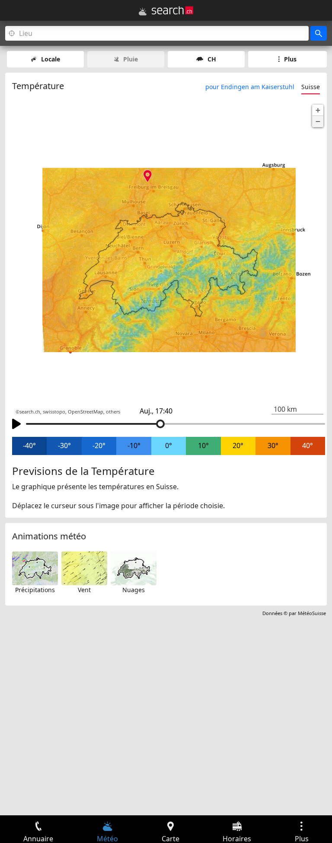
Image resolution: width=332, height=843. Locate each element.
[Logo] (172, 10)
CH (212, 59)
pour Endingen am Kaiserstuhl (249, 87)
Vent (84, 590)
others (113, 412)
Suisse (310, 87)
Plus (290, 59)
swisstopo (54, 412)
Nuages (133, 590)
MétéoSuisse (312, 613)
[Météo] (143, 11)
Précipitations (35, 590)
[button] (317, 110)
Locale (50, 59)
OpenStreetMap (85, 412)
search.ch (29, 412)
